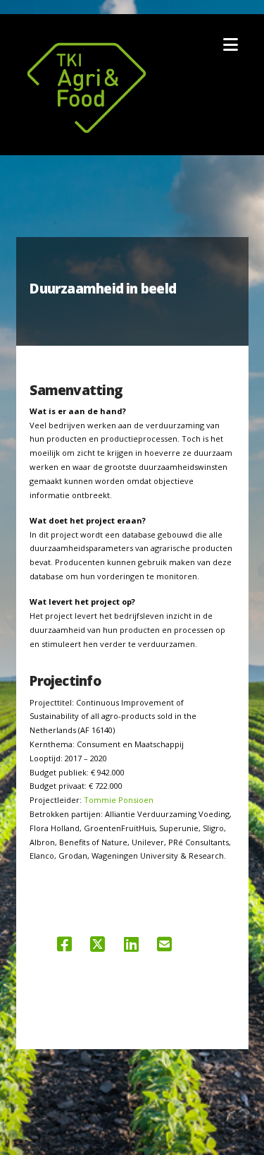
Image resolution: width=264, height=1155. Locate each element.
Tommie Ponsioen (118, 799)
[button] (231, 44)
